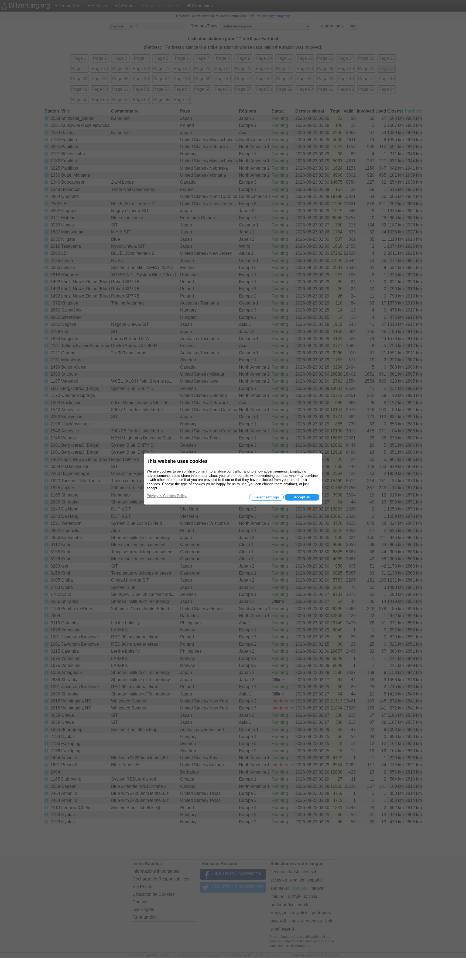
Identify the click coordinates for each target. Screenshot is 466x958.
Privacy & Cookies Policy (167, 496)
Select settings (266, 497)
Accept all (302, 497)
